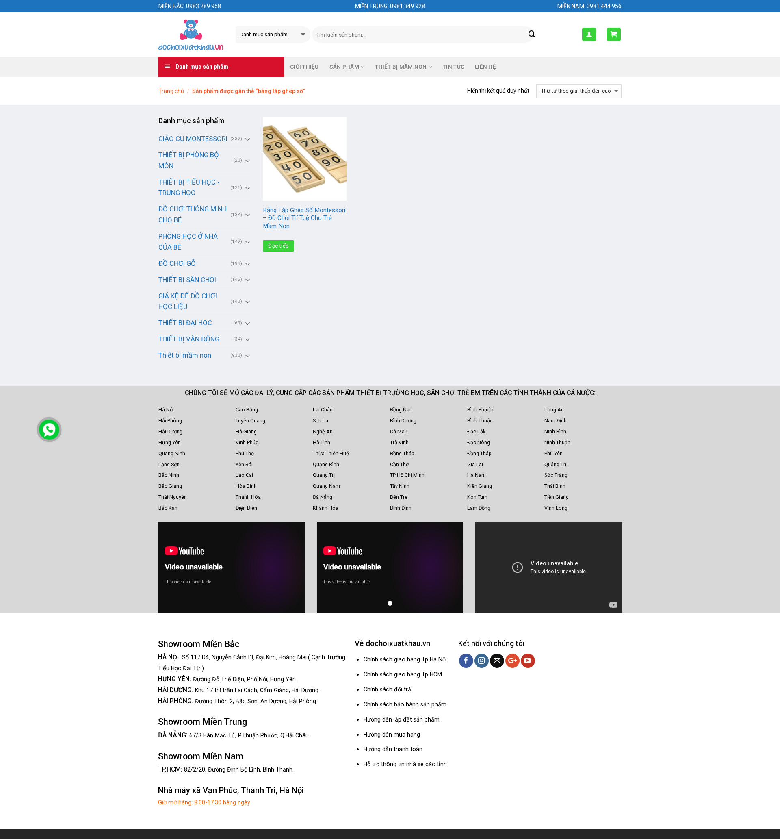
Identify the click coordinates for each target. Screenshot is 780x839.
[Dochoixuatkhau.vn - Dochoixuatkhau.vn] (190, 34)
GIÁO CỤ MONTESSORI (193, 139)
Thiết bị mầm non (184, 355)
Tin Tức (453, 67)
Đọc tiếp (278, 246)
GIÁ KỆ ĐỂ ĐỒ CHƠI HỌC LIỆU (187, 301)
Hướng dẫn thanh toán (393, 749)
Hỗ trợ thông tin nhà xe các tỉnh (405, 764)
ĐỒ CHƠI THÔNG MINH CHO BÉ (192, 214)
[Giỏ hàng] (614, 34)
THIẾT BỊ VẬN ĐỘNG (188, 339)
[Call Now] (49, 430)
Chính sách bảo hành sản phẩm (405, 704)
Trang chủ (171, 91)
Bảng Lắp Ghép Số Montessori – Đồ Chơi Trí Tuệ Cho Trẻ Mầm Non (304, 218)
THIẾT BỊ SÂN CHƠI (187, 280)
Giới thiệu (304, 67)
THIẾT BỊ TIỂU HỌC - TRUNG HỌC (189, 187)
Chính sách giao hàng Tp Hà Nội (405, 659)
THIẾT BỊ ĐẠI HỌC (185, 323)
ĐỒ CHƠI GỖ (177, 263)
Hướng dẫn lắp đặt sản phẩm (402, 719)
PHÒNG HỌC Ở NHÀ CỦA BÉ (188, 241)
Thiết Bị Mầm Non (401, 67)
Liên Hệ (485, 67)
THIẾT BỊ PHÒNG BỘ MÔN (188, 160)
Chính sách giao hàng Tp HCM (403, 674)
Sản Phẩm (344, 67)
